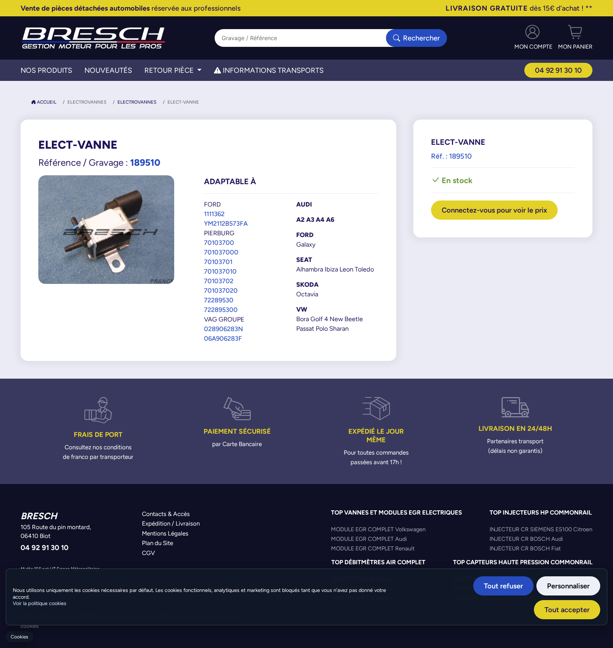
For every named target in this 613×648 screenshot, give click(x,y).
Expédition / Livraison (171, 523)
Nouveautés (108, 70)
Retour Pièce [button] (169, 70)
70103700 (219, 242)
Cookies (19, 636)
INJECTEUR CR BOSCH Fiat (525, 548)
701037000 (221, 252)
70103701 (218, 261)
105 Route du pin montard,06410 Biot (56, 531)
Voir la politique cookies (39, 603)
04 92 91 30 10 (558, 70)
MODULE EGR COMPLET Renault (373, 548)
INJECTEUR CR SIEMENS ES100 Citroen (541, 529)
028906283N (223, 329)
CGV (148, 552)
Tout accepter (567, 609)
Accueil (46, 102)
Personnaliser (568, 586)
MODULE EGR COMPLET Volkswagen (378, 529)
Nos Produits (46, 70)
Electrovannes (136, 102)
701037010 (220, 271)
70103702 (218, 281)
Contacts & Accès (166, 513)
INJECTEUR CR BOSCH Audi (526, 539)
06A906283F (223, 338)
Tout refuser (503, 586)
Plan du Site (157, 543)
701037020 (221, 290)
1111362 (214, 214)
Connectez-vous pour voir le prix (494, 210)
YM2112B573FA (226, 223)
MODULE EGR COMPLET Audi (369, 539)
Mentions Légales (165, 533)
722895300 (221, 309)
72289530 (218, 300)
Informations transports (272, 70)
